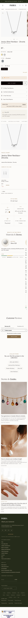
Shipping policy (4, 603)
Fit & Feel (4, 121)
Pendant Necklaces (10, 368)
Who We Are (3, 564)
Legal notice (10, 603)
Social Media (4, 568)
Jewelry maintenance (5, 545)
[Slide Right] (16, 39)
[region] (14, 274)
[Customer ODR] (8, 616)
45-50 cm (4, 68)
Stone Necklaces (22, 9)
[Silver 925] (5, 55)
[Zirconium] (2, 61)
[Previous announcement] (1, 1)
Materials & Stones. (14, 121)
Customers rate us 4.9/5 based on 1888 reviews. (10, 536)
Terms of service (18, 600)
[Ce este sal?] (8, 612)
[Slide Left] (11, 39)
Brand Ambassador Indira (6, 570)
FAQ (2, 541)
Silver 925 (20, 368)
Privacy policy (10, 600)
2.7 (7, 212)
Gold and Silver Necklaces (11, 9)
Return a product (4, 547)
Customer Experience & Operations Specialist (10, 572)
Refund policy (4, 600)
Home (2, 9)
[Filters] (2, 330)
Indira (6, 598)
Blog (2, 556)
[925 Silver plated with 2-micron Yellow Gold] (2, 55)
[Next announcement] (26, 1)
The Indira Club (4, 543)
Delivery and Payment (5, 549)
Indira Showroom (5, 566)
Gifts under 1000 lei (14, 362)
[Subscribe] (16, 579)
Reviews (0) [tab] (7, 326)
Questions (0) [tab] (20, 326)
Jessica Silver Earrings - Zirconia (4, 181)
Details (24, 104)
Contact (3, 555)
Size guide (25, 72)
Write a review (14, 336)
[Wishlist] (19, 5)
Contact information (18, 603)
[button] (2, 5)
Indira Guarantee (4, 551)
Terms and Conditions (6, 558)
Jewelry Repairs (4, 553)
